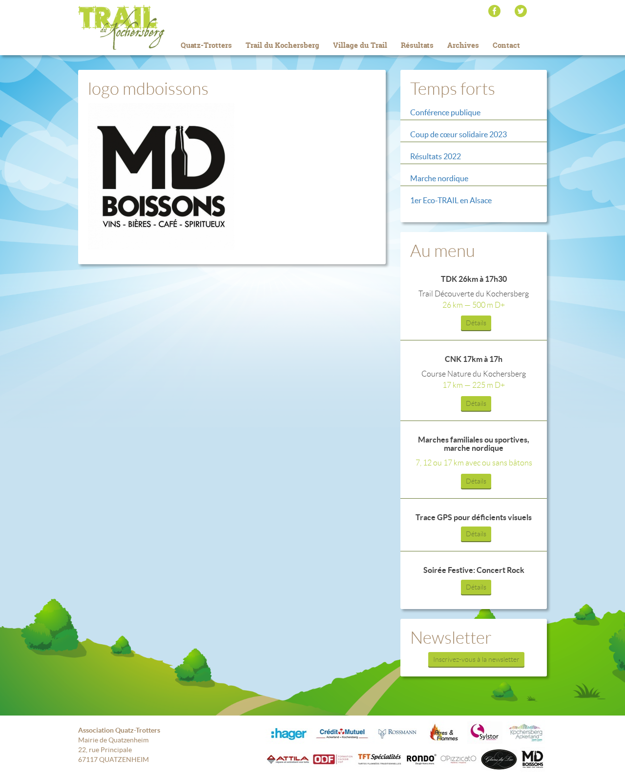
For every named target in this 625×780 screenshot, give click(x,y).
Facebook (494, 11)
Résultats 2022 (435, 156)
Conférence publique (445, 112)
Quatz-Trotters (206, 45)
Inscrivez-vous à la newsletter (476, 659)
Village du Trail (360, 45)
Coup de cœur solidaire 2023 (458, 134)
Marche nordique (439, 178)
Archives (463, 45)
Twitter (521, 11)
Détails (476, 323)
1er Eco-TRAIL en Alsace (451, 200)
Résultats (417, 45)
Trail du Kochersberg (136, 27)
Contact (506, 45)
